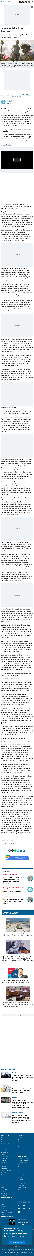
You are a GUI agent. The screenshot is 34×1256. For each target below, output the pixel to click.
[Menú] (32, 2)
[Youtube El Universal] (19, 1209)
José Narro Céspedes (9, 897)
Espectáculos (5, 1172)
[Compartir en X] (12, 850)
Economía (4, 1168)
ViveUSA (20, 1179)
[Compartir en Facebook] (9, 850)
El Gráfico (21, 1173)
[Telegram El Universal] (19, 1205)
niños (5, 843)
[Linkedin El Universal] (19, 1212)
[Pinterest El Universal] (29, 1209)
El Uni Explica (5, 1148)
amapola (12, 843)
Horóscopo (21, 1185)
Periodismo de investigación (5, 1145)
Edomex (20, 1137)
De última (4, 1189)
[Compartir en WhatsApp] (15, 850)
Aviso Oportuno (22, 1162)
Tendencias (4, 1179)
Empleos (20, 1164)
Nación (3, 1137)
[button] (23, 2)
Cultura (3, 1174)
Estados (3, 95)
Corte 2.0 (3, 1139)
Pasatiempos (21, 1183)
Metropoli (4, 1158)
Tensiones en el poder (12, 891)
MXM (2, 1183)
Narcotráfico (4, 1162)
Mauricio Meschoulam (9, 874)
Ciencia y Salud (5, 1181)
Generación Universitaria (21, 1170)
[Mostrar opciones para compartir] (32, 7)
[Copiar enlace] (21, 850)
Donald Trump (5, 1156)
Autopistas (4, 1193)
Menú (2, 1187)
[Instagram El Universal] (24, 1209)
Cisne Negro (4, 1214)
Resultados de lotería (22, 1188)
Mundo (3, 1154)
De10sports (21, 1175)
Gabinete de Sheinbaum (4, 1151)
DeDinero (20, 1177)
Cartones (3, 1166)
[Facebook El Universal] (24, 1205)
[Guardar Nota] (24, 850)
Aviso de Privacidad (19, 1236)
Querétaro (21, 1146)
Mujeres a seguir (5, 1141)
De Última (4, 1206)
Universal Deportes (6, 1170)
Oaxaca (20, 1139)
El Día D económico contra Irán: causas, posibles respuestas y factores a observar (13, 880)
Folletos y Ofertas (23, 1160)
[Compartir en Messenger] (18, 850)
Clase (2, 1200)
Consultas (4, 1195)
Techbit (3, 1185)
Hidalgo (20, 1144)
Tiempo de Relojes (6, 1212)
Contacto (17, 1246)
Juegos (20, 1181)
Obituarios (21, 1166)
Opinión (5, 871)
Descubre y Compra (23, 1158)
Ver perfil (10, 103)
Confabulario (4, 1177)
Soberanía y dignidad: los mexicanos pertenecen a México (12, 901)
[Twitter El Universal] (29, 1205)
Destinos (3, 1191)
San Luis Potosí (22, 1148)
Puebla (20, 1141)
